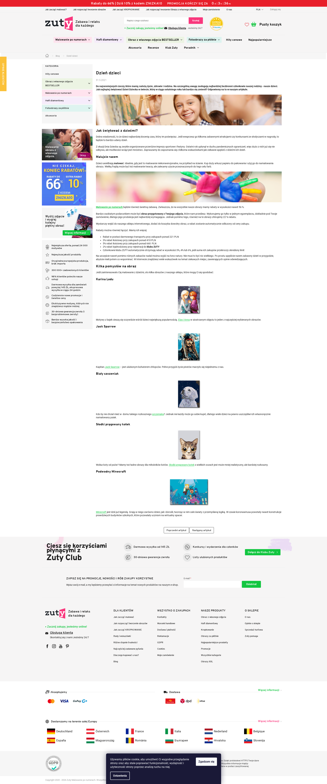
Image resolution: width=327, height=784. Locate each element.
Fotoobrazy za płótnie (57, 108)
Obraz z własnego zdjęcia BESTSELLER (59, 83)
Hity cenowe (52, 74)
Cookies (161, 648)
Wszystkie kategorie (211, 655)
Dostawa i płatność (166, 629)
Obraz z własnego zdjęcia (213, 617)
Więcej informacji (268, 690)
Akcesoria (50, 116)
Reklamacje (163, 636)
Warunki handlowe (166, 623)
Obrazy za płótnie (210, 636)
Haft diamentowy (54, 100)
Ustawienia (120, 775)
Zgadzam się (206, 761)
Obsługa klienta (177, 28)
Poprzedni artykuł (176, 530)
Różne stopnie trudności (125, 642)
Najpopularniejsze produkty (214, 642)
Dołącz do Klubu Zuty (261, 552)
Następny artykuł (201, 530)
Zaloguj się (251, 584)
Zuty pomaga (251, 636)
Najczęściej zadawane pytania (128, 648)
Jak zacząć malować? (56, 9)
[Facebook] (47, 646)
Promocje (205, 648)
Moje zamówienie (211, 9)
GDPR (160, 642)
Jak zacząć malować (123, 617)
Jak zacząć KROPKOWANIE (125, 9)
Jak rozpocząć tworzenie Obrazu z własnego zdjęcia (171, 9)
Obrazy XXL (207, 661)
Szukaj (195, 20)
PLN (258, 9)
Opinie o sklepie (252, 623)
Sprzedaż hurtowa (254, 629)
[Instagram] (54, 646)
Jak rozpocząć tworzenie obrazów (89, 9)
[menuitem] (73, 40)
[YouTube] (61, 646)
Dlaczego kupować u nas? (126, 655)
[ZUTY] (67, 613)
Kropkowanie (207, 629)
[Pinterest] (67, 646)
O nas (229, 9)
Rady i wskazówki (122, 636)
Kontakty (162, 617)
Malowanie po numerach (58, 93)
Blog (115, 661)
